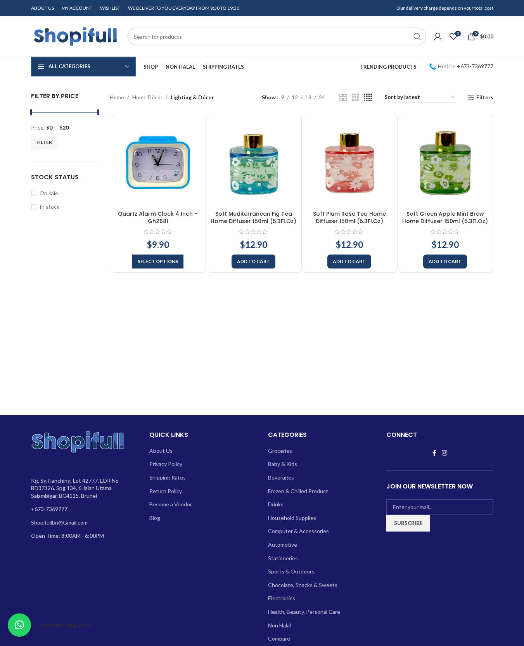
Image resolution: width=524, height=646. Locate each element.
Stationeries (283, 558)
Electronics (281, 598)
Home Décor (147, 97)
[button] (253, 261)
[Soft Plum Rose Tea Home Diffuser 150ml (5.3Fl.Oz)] (349, 163)
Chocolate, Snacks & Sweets (302, 585)
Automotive (282, 544)
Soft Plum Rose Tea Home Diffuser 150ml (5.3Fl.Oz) (349, 217)
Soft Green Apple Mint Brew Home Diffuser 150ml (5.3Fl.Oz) (445, 217)
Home (117, 97)
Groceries (280, 450)
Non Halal (279, 625)
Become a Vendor (170, 504)
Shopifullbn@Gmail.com (59, 522)
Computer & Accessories (298, 531)
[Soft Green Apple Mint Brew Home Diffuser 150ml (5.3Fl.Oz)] (445, 163)
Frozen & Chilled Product (298, 491)
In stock (49, 206)
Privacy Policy (165, 464)
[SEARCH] (417, 36)
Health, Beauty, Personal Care (304, 611)
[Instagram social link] (444, 453)
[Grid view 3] (355, 97)
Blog (154, 517)
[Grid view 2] (343, 97)
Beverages (281, 477)
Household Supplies (292, 517)
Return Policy (165, 491)
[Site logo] (75, 36)
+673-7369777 (475, 66)
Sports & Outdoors (291, 571)
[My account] (438, 36)
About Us (161, 450)
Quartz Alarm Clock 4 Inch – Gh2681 (158, 217)
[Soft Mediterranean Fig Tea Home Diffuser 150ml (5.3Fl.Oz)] (253, 163)
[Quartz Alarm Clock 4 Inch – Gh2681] (158, 163)
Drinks (276, 504)
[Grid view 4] (368, 97)
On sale (49, 193)
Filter (44, 142)
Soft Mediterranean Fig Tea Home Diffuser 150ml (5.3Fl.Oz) (253, 217)
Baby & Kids (282, 464)
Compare (279, 638)
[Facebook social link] (434, 453)
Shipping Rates (167, 477)
